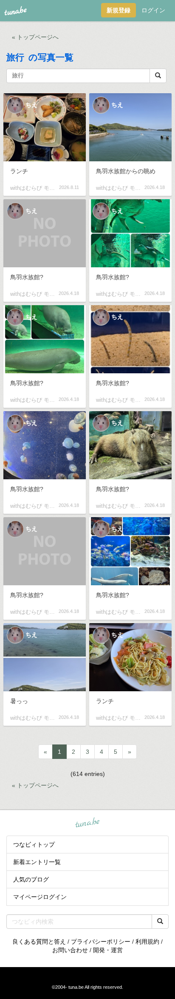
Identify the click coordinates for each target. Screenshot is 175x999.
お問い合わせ (70, 950)
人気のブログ (31, 879)
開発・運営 (108, 950)
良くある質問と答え (39, 941)
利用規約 (147, 941)
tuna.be (87, 822)
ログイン (153, 10)
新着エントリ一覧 (37, 862)
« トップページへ (35, 37)
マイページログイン (40, 896)
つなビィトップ (34, 844)
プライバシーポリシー (100, 941)
